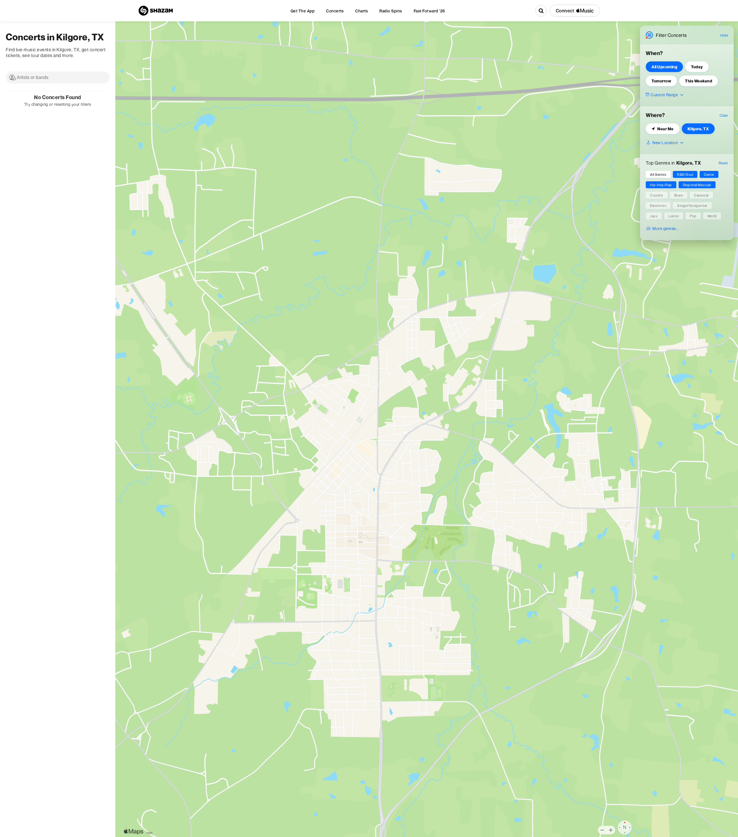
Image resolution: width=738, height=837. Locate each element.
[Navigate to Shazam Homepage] (155, 11)
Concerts (335, 10)
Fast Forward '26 (429, 10)
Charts (361, 10)
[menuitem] (303, 11)
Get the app (303, 10)
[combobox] (57, 77)
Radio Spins (390, 10)
